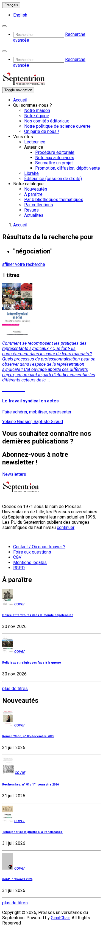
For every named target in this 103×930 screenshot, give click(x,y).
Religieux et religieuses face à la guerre (31, 662)
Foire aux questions (32, 552)
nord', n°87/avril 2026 (17, 879)
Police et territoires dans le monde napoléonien (37, 615)
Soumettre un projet (54, 162)
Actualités (33, 215)
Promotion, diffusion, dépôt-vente (67, 168)
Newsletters (14, 474)
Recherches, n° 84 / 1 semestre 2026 (30, 784)
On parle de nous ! (41, 131)
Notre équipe (36, 115)
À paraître (33, 194)
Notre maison (37, 110)
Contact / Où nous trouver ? (39, 546)
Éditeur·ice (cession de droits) (53, 178)
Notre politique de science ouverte (57, 126)
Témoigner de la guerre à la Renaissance (32, 832)
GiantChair (60, 917)
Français (11, 5)
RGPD (19, 567)
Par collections (38, 204)
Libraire (31, 173)
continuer (65, 527)
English (20, 15)
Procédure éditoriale (54, 152)
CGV (17, 557)
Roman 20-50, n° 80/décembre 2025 (28, 736)
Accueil (20, 100)
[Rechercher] (4, 26)
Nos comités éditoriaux (46, 121)
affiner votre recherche (23, 264)
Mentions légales (30, 562)
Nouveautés (35, 189)
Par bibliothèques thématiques (53, 199)
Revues (31, 210)
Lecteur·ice (34, 142)
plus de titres (15, 688)
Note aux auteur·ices (54, 157)
